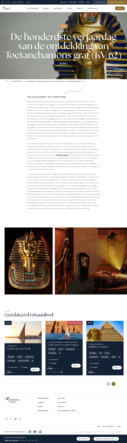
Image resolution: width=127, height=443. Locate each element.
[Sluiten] (121, 438)
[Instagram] (6, 419)
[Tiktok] (20, 419)
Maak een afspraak (11, 440)
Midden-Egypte (62, 155)
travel (8, 2)
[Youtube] (16, 419)
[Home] (2, 2)
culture (28, 2)
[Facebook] (11, 419)
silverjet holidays (17, 2)
